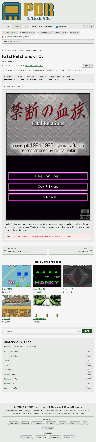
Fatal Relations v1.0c (23, 56)
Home (4, 51)
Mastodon (74, 423)
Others (60, 32)
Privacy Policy (60, 413)
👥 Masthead (62, 27)
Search (87, 331)
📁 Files (17, 27)
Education (7, 384)
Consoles (10, 32)
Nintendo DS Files (10, 356)
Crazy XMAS (7, 289)
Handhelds (27, 32)
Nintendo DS (13, 51)
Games (21, 51)
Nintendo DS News (11, 352)
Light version (79, 413)
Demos (6, 365)
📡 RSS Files (55, 437)
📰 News (7, 27)
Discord (25, 423)
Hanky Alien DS (39, 289)
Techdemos (8, 374)
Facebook (37, 423)
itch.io (63, 423)
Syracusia (6, 319)
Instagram (50, 423)
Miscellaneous (9, 388)
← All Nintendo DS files (12, 86)
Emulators (7, 370)
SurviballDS (68, 289)
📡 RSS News (26, 437)
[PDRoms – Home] (28, 11)
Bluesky (13, 423)
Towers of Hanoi (39, 319)
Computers (45, 32)
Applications (8, 379)
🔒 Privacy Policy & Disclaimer (38, 27)
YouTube (48, 428)
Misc (74, 32)
